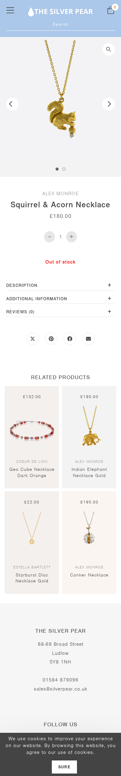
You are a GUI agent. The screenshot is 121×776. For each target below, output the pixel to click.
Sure (64, 767)
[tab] (60, 286)
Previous (12, 104)
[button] (108, 49)
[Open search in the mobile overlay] (60, 24)
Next (108, 104)
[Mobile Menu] (10, 10)
